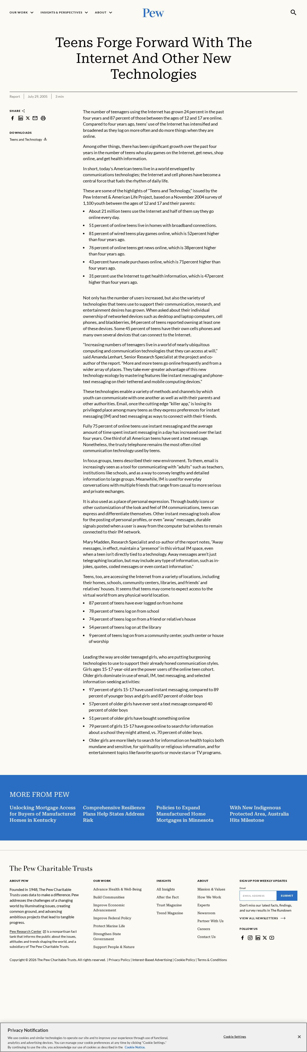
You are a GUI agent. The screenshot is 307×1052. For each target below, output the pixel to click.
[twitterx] (28, 118)
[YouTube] (272, 938)
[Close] (299, 1037)
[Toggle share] (282, 105)
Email (243, 888)
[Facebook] (242, 938)
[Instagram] (250, 938)
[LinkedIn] (258, 938)
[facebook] (12, 118)
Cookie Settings (235, 1037)
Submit (287, 895)
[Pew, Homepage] (153, 12)
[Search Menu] (293, 12)
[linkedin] (21, 118)
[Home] (51, 868)
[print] (43, 118)
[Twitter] (265, 938)
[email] (35, 118)
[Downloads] (294, 105)
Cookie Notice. (135, 1047)
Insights (164, 881)
